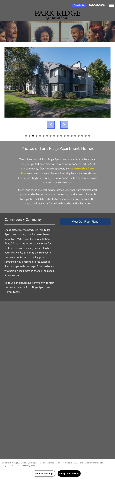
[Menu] (111, 5)
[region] (57, 470)
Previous (51, 125)
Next (64, 125)
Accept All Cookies (69, 473)
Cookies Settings (44, 473)
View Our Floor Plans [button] (85, 221)
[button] (79, 5)
